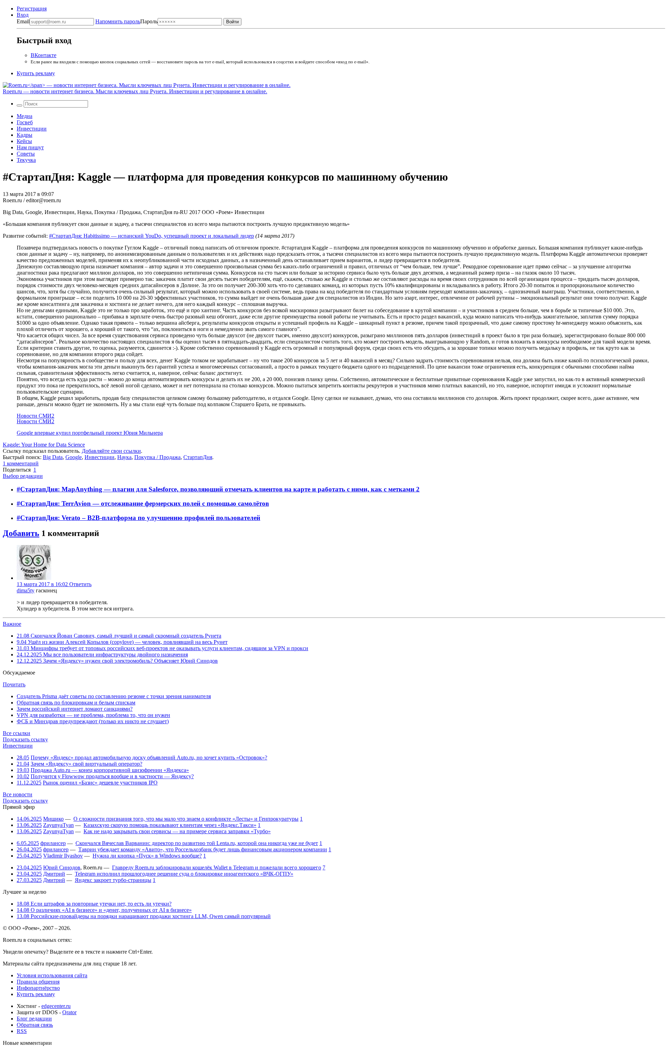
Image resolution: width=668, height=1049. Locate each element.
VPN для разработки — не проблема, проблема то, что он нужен (93, 715)
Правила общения (38, 982)
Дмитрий (54, 874)
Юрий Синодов (61, 867)
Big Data (53, 457)
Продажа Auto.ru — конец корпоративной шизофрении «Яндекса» (110, 770)
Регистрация (32, 8)
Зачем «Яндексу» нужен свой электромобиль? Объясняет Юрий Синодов (117, 661)
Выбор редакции (23, 476)
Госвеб (25, 122)
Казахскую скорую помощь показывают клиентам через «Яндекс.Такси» (170, 825)
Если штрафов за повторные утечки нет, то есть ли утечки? (94, 904)
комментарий (21, 463)
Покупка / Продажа (157, 457)
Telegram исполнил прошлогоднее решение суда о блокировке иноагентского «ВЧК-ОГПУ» (184, 874)
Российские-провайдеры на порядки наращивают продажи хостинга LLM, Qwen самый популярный (144, 916)
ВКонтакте (43, 55)
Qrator (69, 1012)
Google (73, 457)
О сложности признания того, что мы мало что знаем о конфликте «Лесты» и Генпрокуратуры (186, 819)
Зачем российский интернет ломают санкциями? (75, 709)
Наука (124, 457)
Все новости (17, 794)
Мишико (53, 819)
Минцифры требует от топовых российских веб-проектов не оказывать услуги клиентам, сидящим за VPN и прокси (162, 648)
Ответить (80, 584)
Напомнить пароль (117, 21)
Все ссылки (16, 733)
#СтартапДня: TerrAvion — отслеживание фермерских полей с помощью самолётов (143, 503)
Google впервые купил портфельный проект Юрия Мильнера (90, 433)
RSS (22, 1031)
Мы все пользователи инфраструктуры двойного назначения (102, 654)
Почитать (14, 684)
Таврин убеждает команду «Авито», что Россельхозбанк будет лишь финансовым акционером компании (202, 849)
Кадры (24, 135)
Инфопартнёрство (38, 988)
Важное (12, 624)
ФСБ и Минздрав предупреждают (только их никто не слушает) (93, 721)
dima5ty (25, 590)
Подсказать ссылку (25, 739)
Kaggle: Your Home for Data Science (44, 445)
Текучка (26, 160)
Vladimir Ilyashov (63, 856)
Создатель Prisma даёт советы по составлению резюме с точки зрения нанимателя (114, 696)
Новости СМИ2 (35, 416)
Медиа (24, 116)
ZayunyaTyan (58, 825)
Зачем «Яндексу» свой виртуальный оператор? (86, 764)
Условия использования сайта (52, 975)
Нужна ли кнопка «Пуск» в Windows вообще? (147, 856)
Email (23, 21)
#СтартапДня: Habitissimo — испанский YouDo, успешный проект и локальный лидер (151, 236)
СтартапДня (197, 457)
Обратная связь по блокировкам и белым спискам (76, 702)
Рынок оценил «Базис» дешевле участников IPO (100, 783)
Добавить (21, 533)
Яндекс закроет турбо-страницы (113, 880)
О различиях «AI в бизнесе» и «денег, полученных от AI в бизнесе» (104, 910)
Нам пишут (30, 147)
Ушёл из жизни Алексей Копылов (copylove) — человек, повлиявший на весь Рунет (122, 642)
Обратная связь (35, 1025)
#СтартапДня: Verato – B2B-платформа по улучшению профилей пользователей (138, 517)
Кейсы (24, 141)
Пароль (126, 21)
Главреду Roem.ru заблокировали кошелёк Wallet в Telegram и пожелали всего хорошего (216, 867)
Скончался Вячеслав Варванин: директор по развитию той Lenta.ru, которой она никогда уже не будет (196, 843)
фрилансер (53, 843)
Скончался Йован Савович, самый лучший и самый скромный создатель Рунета (119, 636)
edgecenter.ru (56, 1006)
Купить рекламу (36, 73)
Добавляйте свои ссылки (111, 451)
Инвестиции (32, 129)
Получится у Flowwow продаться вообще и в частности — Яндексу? (112, 776)
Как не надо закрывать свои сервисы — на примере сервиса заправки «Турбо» (177, 831)
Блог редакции (34, 1019)
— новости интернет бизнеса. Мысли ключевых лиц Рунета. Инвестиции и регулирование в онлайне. (135, 91)
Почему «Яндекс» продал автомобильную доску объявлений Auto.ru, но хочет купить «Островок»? (149, 757)
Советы (26, 154)
